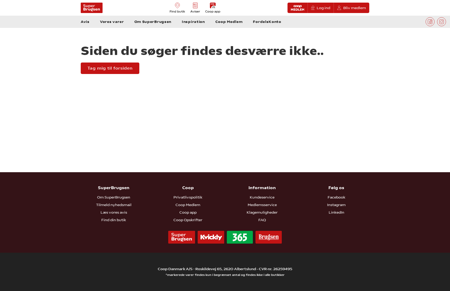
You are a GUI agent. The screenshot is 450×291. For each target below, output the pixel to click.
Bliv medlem (354, 8)
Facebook (336, 197)
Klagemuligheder (262, 212)
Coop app (188, 212)
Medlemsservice (262, 205)
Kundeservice (262, 197)
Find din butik (113, 220)
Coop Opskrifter (187, 220)
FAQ (262, 220)
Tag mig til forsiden (110, 68)
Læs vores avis (114, 212)
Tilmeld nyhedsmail (114, 205)
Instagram (336, 205)
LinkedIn (336, 212)
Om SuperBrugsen (113, 197)
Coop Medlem (188, 205)
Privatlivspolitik (187, 197)
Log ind (323, 8)
